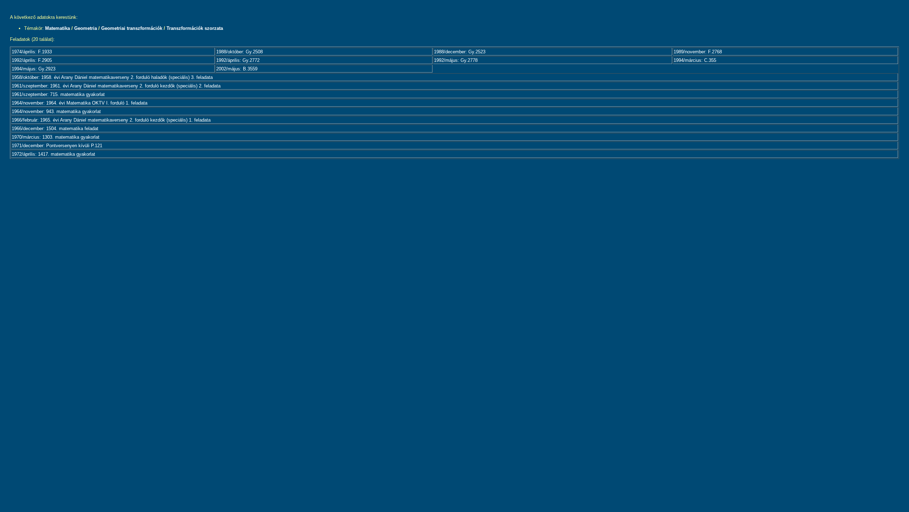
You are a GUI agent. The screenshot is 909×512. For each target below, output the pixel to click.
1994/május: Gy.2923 (33, 68)
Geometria (85, 28)
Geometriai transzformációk (131, 28)
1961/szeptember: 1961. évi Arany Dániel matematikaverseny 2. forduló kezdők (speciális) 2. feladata (116, 86)
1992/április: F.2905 (32, 60)
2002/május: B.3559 (236, 68)
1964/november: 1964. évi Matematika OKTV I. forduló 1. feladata (79, 103)
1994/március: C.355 (695, 60)
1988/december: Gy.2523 (459, 51)
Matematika (57, 28)
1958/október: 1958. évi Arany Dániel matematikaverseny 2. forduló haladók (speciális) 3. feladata (112, 77)
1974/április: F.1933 (32, 51)
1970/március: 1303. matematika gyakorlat (55, 137)
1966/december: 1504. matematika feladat (55, 128)
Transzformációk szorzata (195, 28)
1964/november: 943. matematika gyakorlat (56, 111)
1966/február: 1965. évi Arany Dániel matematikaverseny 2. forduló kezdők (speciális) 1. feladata (111, 120)
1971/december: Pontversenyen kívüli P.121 (57, 145)
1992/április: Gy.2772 (238, 60)
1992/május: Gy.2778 (456, 60)
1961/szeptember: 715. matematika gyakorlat (58, 94)
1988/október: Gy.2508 (239, 51)
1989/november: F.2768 (698, 51)
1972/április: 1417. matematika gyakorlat (53, 154)
